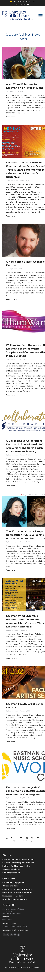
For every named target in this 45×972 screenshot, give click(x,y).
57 (14, 841)
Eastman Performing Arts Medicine (18, 863)
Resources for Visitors (12, 896)
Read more (10, 117)
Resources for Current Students (17, 889)
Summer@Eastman (11, 873)
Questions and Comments (14, 899)
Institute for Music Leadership (16, 866)
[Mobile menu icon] (40, 15)
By (7, 91)
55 (32, 838)
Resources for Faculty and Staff (17, 892)
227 (25, 841)
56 (38, 838)
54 (27, 838)
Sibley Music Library (11, 869)
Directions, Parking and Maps (15, 930)
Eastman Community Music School (18, 859)
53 (21, 838)
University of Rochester (24, 1)
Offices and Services (11, 886)
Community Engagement (13, 882)
